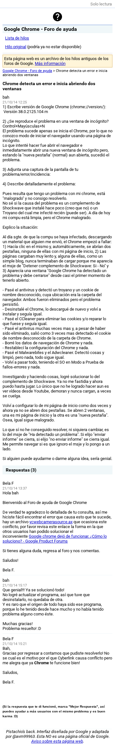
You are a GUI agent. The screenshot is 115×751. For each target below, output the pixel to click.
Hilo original (15, 46)
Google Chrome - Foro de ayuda (27, 71)
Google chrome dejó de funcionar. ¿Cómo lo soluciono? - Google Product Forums (55, 538)
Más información (50, 63)
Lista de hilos (17, 38)
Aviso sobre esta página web (57, 741)
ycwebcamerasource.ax (51, 521)
